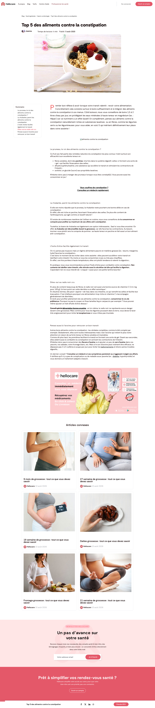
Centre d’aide (44, 4)
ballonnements (107, 347)
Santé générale (41, 20)
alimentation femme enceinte (74, 308)
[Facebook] (81, 704)
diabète (116, 356)
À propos (21, 4)
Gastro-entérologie (29, 20)
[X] (85, 704)
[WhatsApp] (93, 704)
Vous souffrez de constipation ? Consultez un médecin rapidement (93, 189)
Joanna (29, 31)
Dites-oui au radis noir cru (27, 129)
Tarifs (35, 4)
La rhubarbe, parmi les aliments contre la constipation (26, 119)
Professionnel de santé (60, 4)
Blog (28, 4)
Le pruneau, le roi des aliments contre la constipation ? (25, 112)
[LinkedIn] (89, 704)
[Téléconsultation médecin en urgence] (94, 369)
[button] (126, 4)
